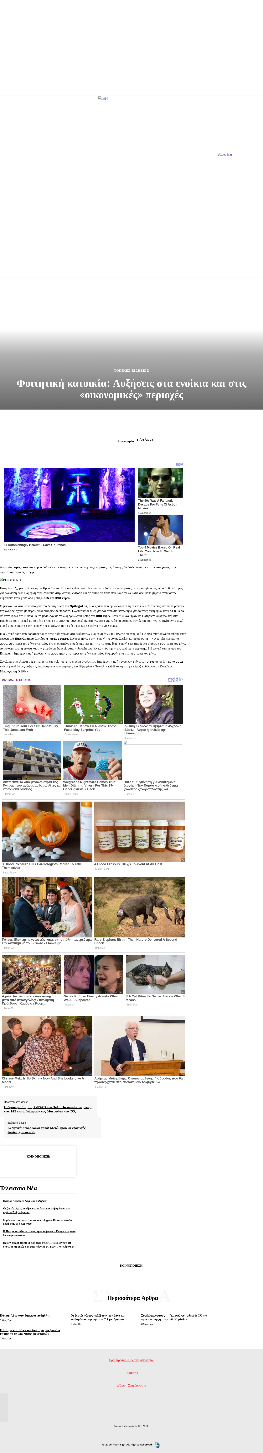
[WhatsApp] (51, 1166)
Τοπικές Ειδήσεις (131, 370)
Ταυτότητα (131, 1372)
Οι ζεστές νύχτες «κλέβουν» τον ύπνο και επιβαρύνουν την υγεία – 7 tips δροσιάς (98, 1317)
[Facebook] (10, 1166)
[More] (65, 1166)
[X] (24, 1166)
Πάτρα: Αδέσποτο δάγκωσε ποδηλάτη (25, 1201)
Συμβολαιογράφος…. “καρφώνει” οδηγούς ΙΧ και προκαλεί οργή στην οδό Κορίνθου (37, 1222)
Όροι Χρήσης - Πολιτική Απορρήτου (131, 1360)
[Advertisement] (131, 250)
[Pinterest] (38, 1166)
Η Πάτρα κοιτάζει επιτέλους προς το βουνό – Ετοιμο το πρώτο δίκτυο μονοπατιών (30, 1332)
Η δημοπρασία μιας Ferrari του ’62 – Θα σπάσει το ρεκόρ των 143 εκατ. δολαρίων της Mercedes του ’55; (47, 1109)
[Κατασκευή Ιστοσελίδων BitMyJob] (157, 1444)
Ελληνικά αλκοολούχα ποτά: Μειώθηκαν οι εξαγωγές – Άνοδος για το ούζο (48, 1130)
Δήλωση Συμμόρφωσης (131, 1385)
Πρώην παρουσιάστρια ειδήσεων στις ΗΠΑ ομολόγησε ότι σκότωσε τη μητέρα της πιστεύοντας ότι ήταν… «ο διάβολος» (38, 1244)
